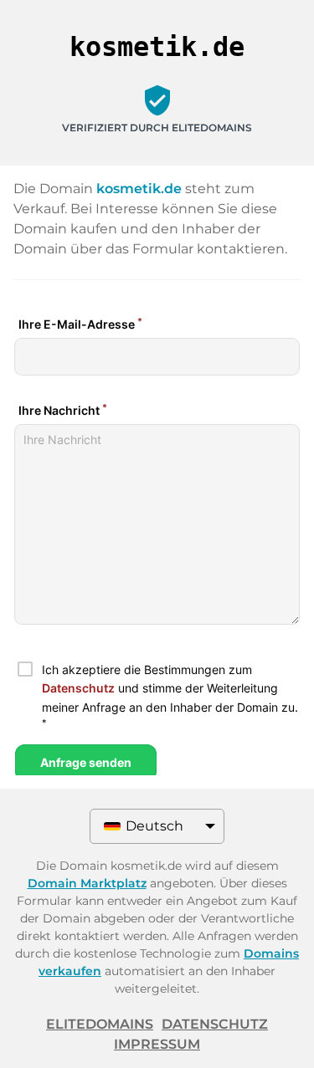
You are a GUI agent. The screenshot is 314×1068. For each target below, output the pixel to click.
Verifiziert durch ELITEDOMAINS (157, 127)
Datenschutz (215, 1024)
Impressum (157, 1044)
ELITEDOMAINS (99, 1024)
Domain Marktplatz (87, 883)
